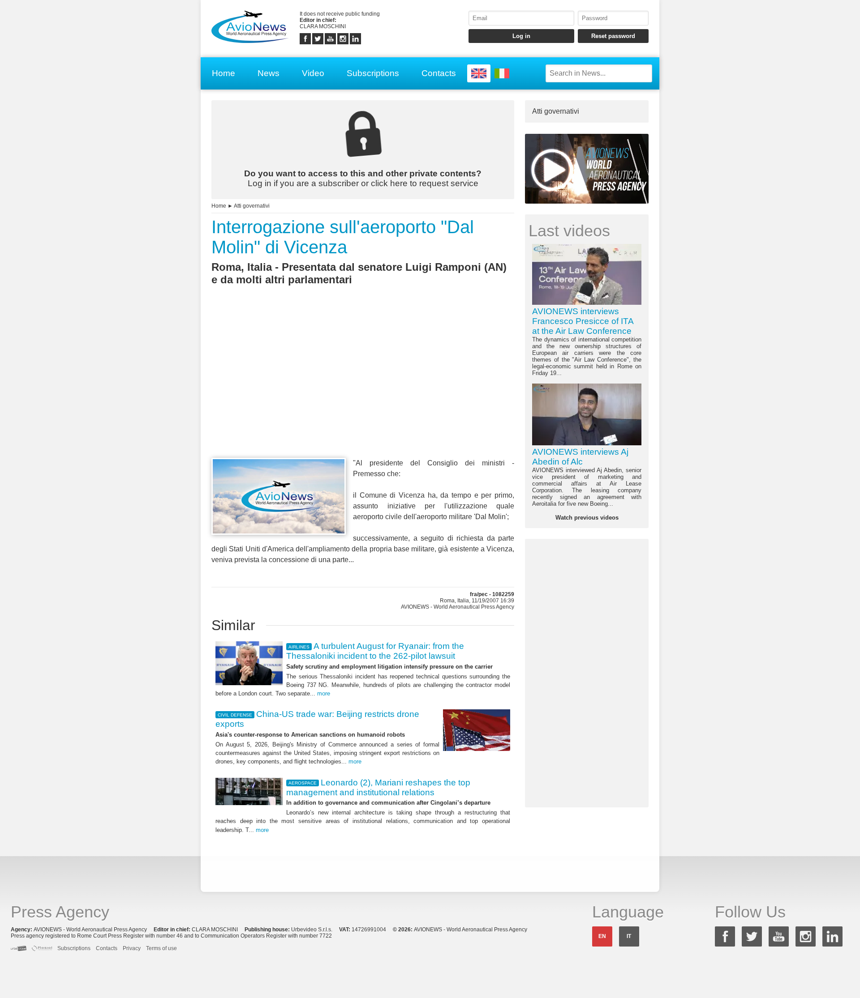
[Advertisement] (362, 388)
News (269, 73)
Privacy (132, 948)
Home (223, 73)
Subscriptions (373, 73)
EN (602, 936)
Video (313, 73)
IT (629, 936)
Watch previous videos (587, 517)
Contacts (438, 73)
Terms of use (161, 948)
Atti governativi (252, 206)
